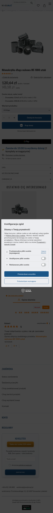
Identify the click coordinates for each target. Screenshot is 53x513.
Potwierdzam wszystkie (26, 274)
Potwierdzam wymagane (26, 281)
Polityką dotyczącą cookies (15, 235)
